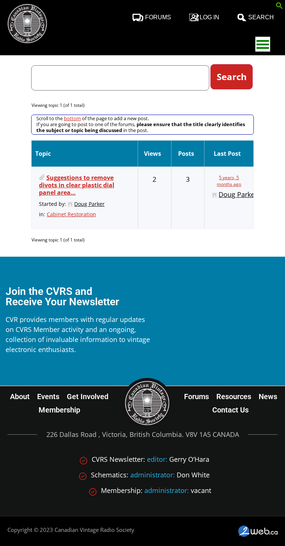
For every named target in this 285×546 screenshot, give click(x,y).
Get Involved (87, 396)
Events (48, 396)
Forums (158, 17)
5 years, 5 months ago (229, 180)
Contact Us (230, 409)
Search (261, 17)
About (20, 396)
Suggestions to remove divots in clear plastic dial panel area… (76, 185)
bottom (72, 118)
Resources (233, 396)
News (268, 396)
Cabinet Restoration (71, 214)
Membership (59, 409)
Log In (209, 17)
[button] (279, 6)
